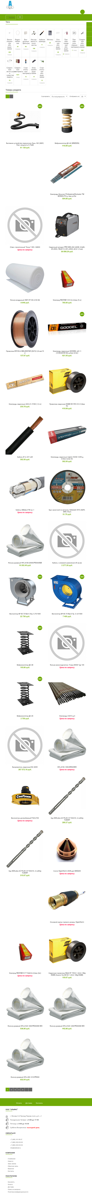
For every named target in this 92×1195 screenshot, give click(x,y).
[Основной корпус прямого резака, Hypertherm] (67, 900)
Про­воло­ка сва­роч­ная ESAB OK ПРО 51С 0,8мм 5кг (67, 405)
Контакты (39, 1103)
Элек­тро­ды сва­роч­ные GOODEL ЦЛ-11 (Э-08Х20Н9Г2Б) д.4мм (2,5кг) (67, 352)
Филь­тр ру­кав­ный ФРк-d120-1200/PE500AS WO (67, 1026)
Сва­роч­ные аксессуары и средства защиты (11, 72)
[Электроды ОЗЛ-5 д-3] (67, 694)
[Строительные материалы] (26, 61)
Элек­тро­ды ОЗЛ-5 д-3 (67, 716)
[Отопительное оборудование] (58, 32)
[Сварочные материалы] (17, 61)
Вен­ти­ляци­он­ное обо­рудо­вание (10, 44)
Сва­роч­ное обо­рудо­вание (82, 43)
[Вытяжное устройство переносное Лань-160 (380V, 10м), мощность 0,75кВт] (24, 121)
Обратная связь (13, 1166)
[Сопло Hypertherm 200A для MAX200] (67, 849)
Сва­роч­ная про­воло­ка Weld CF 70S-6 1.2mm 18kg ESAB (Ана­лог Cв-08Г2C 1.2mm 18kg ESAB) (67, 974)
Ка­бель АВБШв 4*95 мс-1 (25, 510)
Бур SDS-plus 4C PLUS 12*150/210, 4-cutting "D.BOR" (25, 872)
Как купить (11, 1182)
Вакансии (11, 1169)
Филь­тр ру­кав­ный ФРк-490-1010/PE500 (25, 1077)
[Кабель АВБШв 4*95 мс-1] (24, 488)
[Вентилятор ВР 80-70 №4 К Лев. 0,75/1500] (24, 591)
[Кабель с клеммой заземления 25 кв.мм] (67, 540)
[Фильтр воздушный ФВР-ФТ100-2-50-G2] (24, 278)
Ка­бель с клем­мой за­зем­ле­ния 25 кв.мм (67, 563)
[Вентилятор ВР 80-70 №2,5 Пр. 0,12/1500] (67, 591)
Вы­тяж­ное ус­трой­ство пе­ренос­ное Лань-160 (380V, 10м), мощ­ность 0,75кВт (25, 144)
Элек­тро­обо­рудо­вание (34, 70)
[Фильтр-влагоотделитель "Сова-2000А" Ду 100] (67, 643)
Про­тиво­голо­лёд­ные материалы (75, 43)
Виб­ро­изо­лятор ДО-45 (25, 716)
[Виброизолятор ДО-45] (24, 694)
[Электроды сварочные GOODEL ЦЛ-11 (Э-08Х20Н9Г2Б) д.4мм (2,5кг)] (67, 329)
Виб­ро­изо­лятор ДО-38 (25, 665)
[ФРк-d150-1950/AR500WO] (67, 745)
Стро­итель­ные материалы (27, 70)
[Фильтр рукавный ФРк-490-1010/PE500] (24, 1055)
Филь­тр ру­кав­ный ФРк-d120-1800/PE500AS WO (25, 1026)
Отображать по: (75, 96)
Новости (10, 1161)
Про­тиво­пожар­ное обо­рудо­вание (66, 45)
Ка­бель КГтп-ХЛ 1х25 (25, 457)
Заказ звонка (12, 1164)
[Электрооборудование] (34, 61)
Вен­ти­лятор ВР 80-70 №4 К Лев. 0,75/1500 (25, 614)
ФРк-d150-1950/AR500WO (67, 767)
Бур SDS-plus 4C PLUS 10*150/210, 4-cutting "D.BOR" (67, 819)
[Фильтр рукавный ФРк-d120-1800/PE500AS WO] (24, 1004)
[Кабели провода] (42, 32)
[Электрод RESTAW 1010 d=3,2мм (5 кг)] (67, 278)
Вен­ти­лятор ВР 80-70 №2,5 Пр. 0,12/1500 (67, 614)
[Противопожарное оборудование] (66, 32)
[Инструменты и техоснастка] (34, 32)
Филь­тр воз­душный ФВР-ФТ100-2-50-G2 (25, 300)
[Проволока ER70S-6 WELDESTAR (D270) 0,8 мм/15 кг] (24, 329)
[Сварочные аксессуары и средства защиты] (9, 61)
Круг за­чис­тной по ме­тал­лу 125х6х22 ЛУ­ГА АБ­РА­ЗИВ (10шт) (67, 511)
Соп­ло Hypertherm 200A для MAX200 (67, 871)
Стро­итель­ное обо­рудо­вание (42, 72)
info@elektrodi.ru (15, 1148)
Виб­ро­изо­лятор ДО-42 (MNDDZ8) (67, 143)
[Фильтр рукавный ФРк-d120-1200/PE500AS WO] (67, 1004)
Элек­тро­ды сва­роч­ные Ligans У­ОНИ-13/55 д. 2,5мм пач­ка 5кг (67, 458)
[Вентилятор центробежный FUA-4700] (24, 796)
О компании (11, 1159)
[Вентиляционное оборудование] (9, 32)
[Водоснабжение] (17, 32)
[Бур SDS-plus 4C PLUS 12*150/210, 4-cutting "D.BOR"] (24, 849)
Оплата (19, 1103)
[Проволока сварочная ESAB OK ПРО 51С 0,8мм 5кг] (67, 382)
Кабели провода (42, 40)
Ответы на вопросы (14, 1189)
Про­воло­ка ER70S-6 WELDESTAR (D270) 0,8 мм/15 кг (25, 352)
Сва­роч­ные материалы (19, 69)
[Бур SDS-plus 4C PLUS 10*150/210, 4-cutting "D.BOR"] (67, 796)
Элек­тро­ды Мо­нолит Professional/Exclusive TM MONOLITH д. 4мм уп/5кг (67, 195)
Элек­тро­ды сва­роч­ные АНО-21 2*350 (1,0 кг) (25, 404)
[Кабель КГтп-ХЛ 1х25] (24, 435)
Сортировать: (45, 96)
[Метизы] (50, 32)
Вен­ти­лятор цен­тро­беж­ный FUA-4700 (25, 818)
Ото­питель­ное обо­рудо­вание (58, 44)
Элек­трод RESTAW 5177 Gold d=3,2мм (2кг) (25, 973)
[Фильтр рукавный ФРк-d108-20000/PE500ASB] (24, 540)
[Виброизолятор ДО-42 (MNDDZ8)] (67, 121)
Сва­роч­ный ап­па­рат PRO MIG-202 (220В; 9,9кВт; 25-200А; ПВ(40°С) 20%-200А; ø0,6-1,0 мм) (67, 248)
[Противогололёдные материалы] (74, 32)
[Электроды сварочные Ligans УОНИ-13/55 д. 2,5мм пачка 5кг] (67, 435)
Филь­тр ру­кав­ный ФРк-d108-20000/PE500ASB (25, 563)
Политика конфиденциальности (18, 1192)
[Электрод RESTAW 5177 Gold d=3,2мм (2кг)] (24, 951)
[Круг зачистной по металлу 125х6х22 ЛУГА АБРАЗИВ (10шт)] (67, 488)
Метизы (50, 39)
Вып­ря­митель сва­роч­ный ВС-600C (25, 767)
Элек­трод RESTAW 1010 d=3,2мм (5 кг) (67, 300)
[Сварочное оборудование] (82, 32)
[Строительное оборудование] (42, 61)
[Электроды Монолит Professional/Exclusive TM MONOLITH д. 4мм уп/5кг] (67, 172)
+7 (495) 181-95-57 (16, 1139)
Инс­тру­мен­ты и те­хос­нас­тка (34, 42)
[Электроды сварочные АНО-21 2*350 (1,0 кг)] (24, 382)
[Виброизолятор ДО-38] (24, 643)
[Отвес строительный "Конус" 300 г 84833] (24, 225)
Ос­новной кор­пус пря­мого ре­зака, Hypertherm (67, 922)
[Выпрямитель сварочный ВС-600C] (24, 745)
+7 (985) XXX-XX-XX (16, 1142)
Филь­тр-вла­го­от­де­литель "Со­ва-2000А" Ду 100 (67, 665)
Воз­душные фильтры (26, 41)
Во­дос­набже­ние (17, 41)
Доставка (28, 1103)
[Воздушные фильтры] (26, 32)
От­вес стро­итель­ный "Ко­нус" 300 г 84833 (25, 247)
